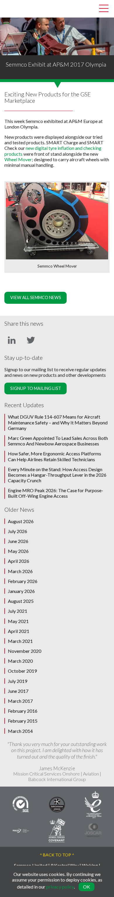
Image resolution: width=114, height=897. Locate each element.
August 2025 (21, 601)
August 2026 (21, 521)
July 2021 (17, 611)
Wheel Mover (18, 159)
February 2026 (22, 581)
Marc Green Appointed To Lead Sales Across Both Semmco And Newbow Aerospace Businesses (58, 440)
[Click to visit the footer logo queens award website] (93, 803)
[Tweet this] (30, 339)
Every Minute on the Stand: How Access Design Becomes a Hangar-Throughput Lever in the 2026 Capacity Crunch (57, 474)
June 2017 (18, 691)
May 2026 (18, 551)
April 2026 (18, 561)
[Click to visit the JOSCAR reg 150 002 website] (93, 829)
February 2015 (22, 721)
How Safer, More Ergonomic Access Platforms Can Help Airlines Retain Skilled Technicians (54, 456)
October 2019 (22, 671)
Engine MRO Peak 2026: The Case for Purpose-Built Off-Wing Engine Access (55, 493)
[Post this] (11, 339)
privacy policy (60, 886)
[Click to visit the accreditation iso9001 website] (20, 803)
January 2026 (21, 591)
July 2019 (17, 681)
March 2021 (20, 641)
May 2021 (18, 621)
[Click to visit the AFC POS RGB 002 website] (56, 829)
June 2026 (18, 541)
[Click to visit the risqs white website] (20, 830)
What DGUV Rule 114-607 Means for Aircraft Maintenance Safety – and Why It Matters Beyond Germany (58, 422)
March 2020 (20, 661)
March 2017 (20, 701)
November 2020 (24, 651)
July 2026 (17, 531)
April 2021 (18, 631)
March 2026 (20, 571)
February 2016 (22, 711)
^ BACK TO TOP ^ (57, 854)
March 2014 (20, 731)
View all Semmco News (35, 297)
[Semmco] (8, 8)
